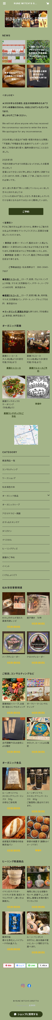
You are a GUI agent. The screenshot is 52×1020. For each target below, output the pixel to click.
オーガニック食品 (10, 496)
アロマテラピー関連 (11, 513)
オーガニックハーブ (11, 504)
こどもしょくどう (9, 575)
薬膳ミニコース (13, 368)
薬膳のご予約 (8, 557)
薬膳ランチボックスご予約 (14, 415)
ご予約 (26, 211)
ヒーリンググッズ (9, 548)
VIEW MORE (13, 626)
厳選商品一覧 (8, 460)
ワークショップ (9, 478)
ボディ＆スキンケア (10, 522)
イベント (6, 566)
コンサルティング (9, 469)
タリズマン (7, 531)
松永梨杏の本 (8, 487)
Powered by (23, 1005)
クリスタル (7, 540)
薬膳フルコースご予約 (38, 369)
